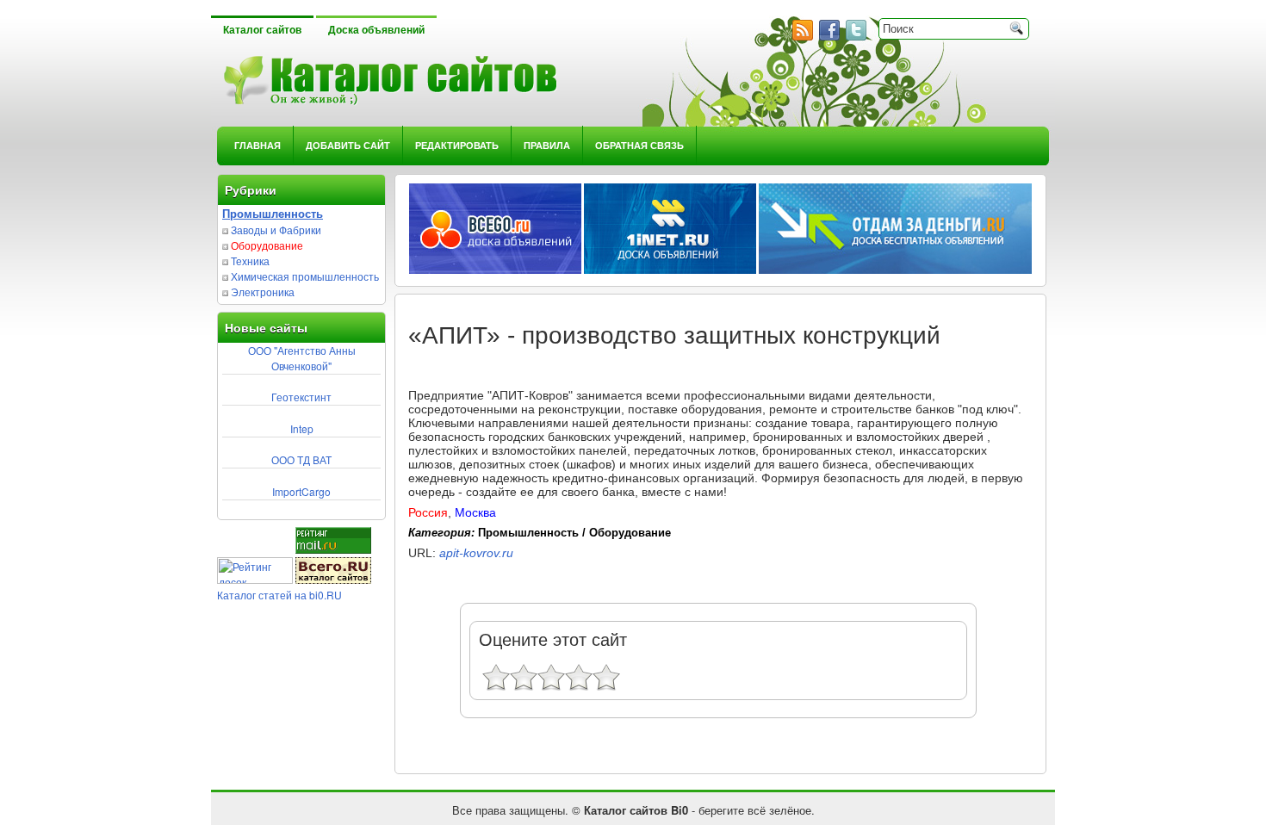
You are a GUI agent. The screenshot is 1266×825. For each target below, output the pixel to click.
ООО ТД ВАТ (301, 459)
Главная (257, 145)
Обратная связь (639, 145)
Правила (547, 145)
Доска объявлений (376, 30)
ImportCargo (301, 491)
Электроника (263, 291)
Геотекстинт (301, 396)
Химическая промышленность (305, 276)
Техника (250, 260)
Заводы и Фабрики (276, 229)
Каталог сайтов (262, 30)
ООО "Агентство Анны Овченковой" (302, 358)
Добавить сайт (348, 145)
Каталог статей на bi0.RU (279, 594)
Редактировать (457, 145)
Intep (301, 428)
